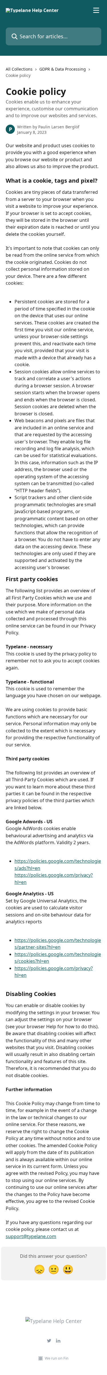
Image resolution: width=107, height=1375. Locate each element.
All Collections (19, 69)
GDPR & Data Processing (62, 69)
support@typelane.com (31, 1236)
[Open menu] (96, 10)
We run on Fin (56, 1358)
